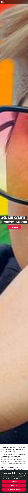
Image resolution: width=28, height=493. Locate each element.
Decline (14, 485)
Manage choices (14, 489)
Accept (14, 481)
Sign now (14, 227)
